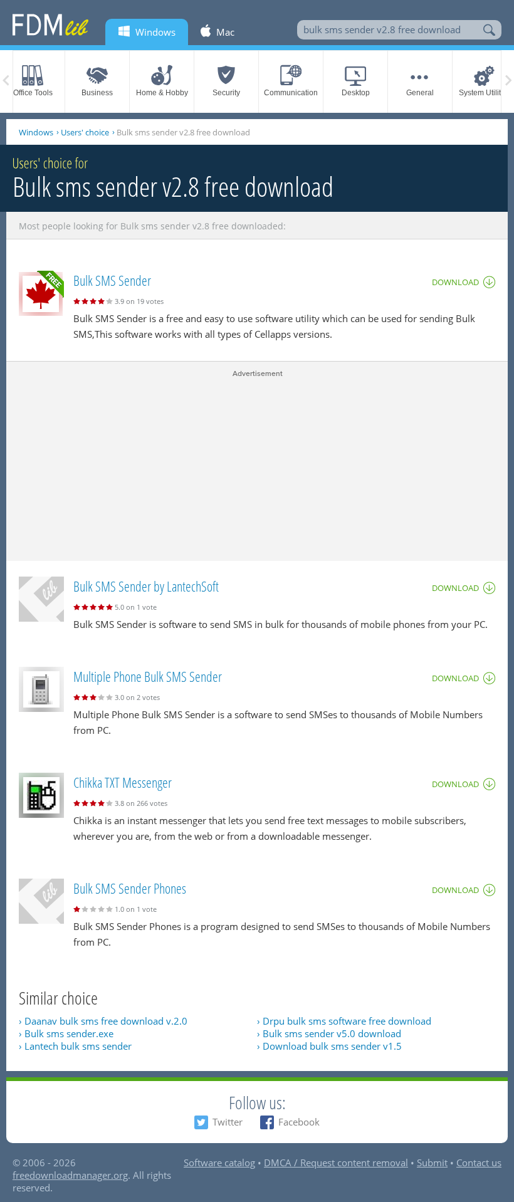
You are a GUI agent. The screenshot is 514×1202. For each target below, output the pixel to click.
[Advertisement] (257, 467)
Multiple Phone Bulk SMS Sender (147, 676)
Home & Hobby (162, 92)
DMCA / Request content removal (336, 1162)
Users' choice (85, 132)
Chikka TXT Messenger (122, 782)
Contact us (478, 1162)
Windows (36, 132)
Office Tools (33, 92)
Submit (432, 1162)
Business (97, 92)
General (420, 92)
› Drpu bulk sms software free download (344, 1021)
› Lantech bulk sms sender (75, 1046)
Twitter (227, 1122)
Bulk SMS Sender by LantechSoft (146, 586)
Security (226, 92)
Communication (291, 92)
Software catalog (219, 1162)
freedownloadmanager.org (70, 1175)
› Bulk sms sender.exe (66, 1033)
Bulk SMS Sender (112, 280)
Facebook (299, 1122)
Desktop (356, 92)
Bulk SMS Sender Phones (129, 888)
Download (455, 282)
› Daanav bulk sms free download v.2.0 (103, 1021)
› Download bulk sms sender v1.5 (329, 1046)
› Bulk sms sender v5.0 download (329, 1033)
